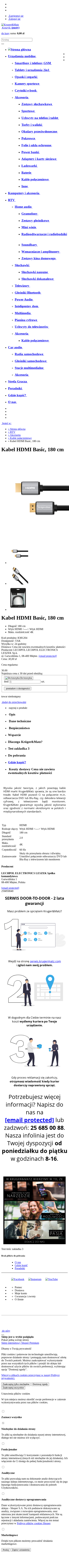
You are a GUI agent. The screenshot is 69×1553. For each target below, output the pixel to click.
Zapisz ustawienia (20, 1550)
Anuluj (6, 1550)
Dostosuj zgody (40, 1384)
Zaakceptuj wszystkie (13, 1388)
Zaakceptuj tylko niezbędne (16, 1384)
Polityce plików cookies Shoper (33, 1523)
